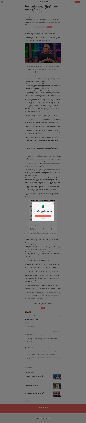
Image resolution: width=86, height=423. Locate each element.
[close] (52, 204)
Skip (43, 218)
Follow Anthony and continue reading (43, 215)
